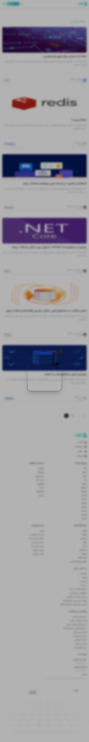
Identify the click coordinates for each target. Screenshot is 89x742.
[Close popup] (60, 351)
